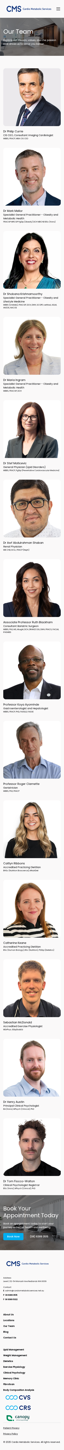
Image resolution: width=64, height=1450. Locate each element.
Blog (5, 1331)
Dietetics (8, 1361)
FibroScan (8, 1384)
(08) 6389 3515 (39, 1236)
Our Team (9, 1326)
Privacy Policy (10, 1433)
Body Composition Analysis (18, 1390)
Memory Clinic (11, 1378)
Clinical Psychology (14, 1372)
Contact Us (9, 1337)
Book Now (13, 1236)
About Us (8, 1314)
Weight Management (15, 1355)
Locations (8, 1320)
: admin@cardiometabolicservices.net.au (23, 1290)
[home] (29, 9)
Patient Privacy (11, 1428)
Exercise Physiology (14, 1366)
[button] (58, 9)
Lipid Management (13, 1349)
